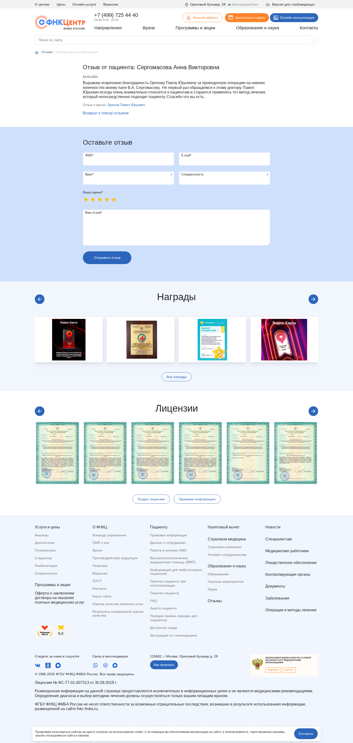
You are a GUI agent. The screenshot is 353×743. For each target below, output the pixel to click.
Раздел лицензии (151, 499)
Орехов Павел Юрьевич (126, 105)
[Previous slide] (39, 299)
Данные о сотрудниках (168, 543)
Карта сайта (101, 596)
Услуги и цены (47, 527)
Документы (275, 586)
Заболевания (277, 598)
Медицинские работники (287, 551)
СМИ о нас (101, 543)
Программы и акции (52, 585)
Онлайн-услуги (84, 4)
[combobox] (128, 178)
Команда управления (109, 535)
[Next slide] (313, 299)
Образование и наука (227, 566)
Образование (218, 574)
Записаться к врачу (250, 17)
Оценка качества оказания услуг (117, 604)
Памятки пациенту (164, 593)
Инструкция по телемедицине (173, 635)
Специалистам (278, 539)
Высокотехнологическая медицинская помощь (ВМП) (172, 560)
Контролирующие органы (287, 574)
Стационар (43, 558)
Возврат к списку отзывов (106, 113)
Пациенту (158, 527)
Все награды (177, 377)
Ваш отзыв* (93, 212)
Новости (272, 527)
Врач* (89, 174)
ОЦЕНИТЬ (289, 670)
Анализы (42, 535)
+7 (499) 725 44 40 (116, 15)
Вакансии (110, 4)
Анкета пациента (163, 608)
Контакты (99, 588)
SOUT (97, 581)
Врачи (97, 550)
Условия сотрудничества (227, 555)
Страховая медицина (227, 539)
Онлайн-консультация (297, 17)
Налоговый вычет (223, 527)
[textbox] (128, 175)
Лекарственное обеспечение (291, 563)
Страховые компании (224, 547)
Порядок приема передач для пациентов (173, 618)
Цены (61, 4)
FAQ (153, 601)
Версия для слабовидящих (293, 4)
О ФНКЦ (99, 527)
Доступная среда (163, 628)
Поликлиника (45, 550)
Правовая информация (197, 499)
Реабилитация (46, 566)
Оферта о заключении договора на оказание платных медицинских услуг (60, 597)
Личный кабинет (205, 17)
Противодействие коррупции (115, 558)
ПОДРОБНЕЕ (273, 670)
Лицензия (100, 566)
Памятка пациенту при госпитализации (168, 583)
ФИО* (89, 155)
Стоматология (46, 573)
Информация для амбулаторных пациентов (176, 572)
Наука (212, 589)
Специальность (192, 174)
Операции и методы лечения (290, 610)
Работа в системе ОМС (168, 550)
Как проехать (164, 665)
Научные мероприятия (226, 581)
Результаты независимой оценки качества (118, 614)
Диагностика (44, 543)
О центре (42, 4)
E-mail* (186, 155)
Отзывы (215, 601)
